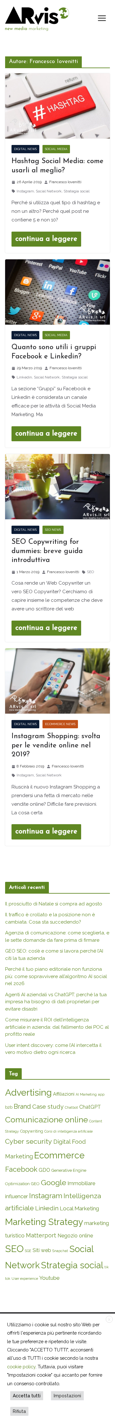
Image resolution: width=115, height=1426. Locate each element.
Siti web (42, 1250)
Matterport (41, 1235)
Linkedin (24, 377)
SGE (28, 1251)
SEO (90, 572)
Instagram (25, 191)
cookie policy (21, 1366)
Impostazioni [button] (67, 1395)
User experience (25, 1278)
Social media (56, 149)
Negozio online (75, 1236)
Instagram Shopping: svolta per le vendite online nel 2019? (56, 745)
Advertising (28, 1092)
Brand (22, 1106)
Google (53, 1182)
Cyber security (28, 1141)
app (101, 1094)
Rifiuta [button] (19, 1411)
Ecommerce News (60, 724)
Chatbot (71, 1107)
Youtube (49, 1278)
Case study (48, 1106)
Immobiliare (81, 1183)
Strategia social (76, 191)
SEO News (53, 529)
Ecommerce (59, 1155)
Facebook (21, 1169)
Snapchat (60, 1251)
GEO (35, 1183)
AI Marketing (86, 1094)
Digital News (25, 149)
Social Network (49, 191)
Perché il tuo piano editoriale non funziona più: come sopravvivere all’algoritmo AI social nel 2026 (56, 976)
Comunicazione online (46, 1119)
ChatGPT (90, 1107)
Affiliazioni (63, 1094)
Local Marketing (79, 1208)
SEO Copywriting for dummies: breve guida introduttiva (47, 551)
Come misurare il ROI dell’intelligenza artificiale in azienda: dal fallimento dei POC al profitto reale (57, 1027)
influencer (16, 1196)
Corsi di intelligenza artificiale (68, 1131)
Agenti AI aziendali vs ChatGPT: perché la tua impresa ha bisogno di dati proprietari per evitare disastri (56, 1002)
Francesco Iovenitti (65, 182)
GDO (44, 1170)
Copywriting (31, 1131)
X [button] (109, 1319)
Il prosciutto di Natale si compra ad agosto (53, 904)
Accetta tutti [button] (27, 1395)
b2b (8, 1107)
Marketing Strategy (44, 1222)
